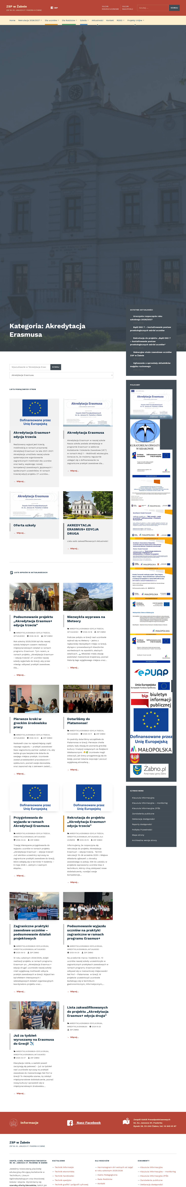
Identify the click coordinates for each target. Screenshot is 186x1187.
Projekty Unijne (134, 20)
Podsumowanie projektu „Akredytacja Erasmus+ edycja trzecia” (33, 621)
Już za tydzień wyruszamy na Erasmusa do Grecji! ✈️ (34, 1040)
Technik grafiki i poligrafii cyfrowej (71, 1184)
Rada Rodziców (105, 1179)
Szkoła (83, 20)
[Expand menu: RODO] (123, 20)
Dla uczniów (51, 20)
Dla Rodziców (68, 20)
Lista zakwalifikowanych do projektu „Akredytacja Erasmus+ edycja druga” (87, 1011)
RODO (119, 20)
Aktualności (97, 20)
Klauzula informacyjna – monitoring (150, 803)
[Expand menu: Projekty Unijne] (143, 20)
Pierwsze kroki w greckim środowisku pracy (30, 723)
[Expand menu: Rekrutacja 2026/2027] (41, 20)
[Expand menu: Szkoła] (88, 20)
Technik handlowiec (64, 1176)
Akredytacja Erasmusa (85, 432)
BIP (56, 8)
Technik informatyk (64, 1167)
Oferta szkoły (25, 525)
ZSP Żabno (48, 636)
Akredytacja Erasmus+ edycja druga (32, 946)
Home (12, 20)
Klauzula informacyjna (143, 798)
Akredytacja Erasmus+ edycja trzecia (33, 633)
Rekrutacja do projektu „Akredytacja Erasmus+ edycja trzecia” (86, 822)
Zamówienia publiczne (143, 813)
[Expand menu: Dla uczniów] (58, 20)
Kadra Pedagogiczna (107, 1175)
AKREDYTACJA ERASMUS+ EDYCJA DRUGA (83, 529)
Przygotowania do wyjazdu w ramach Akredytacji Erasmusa (31, 822)
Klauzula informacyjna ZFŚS (146, 808)
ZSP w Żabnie (16, 6)
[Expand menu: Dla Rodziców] (76, 20)
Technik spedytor (63, 1180)
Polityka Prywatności (142, 829)
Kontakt (110, 20)
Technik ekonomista (64, 1171)
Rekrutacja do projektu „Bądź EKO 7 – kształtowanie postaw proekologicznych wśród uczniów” (150, 341)
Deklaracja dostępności (143, 819)
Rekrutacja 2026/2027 (29, 20)
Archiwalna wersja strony (144, 840)
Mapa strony (138, 835)
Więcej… (21, 481)
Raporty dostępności (142, 824)
